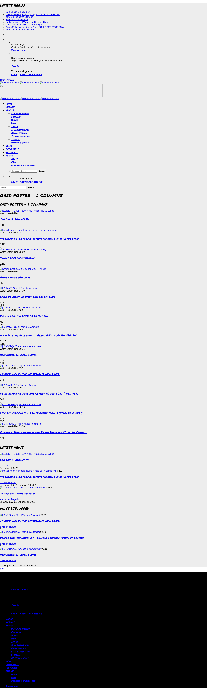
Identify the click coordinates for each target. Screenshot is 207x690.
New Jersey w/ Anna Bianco (20, 29)
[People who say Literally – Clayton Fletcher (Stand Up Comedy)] (20, 532)
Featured (16, 116)
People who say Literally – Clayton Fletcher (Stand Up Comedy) (42, 538)
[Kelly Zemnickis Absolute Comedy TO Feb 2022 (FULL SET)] (19, 385)
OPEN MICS (12, 149)
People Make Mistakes (17, 19)
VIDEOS (10, 110)
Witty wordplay (19, 142)
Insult (14, 126)
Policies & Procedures (23, 165)
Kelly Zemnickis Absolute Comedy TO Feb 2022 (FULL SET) (39, 393)
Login (14, 74)
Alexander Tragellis (9, 499)
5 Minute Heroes (20, 113)
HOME (9, 103)
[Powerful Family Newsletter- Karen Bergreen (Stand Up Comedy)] (20, 424)
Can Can (4, 465)
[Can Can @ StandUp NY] (27, 211)
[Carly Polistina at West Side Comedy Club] (19, 288)
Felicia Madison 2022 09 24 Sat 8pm (24, 24)
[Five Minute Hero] (29, 82)
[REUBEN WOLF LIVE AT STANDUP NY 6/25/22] (20, 366)
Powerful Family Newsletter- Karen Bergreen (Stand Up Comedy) (43, 432)
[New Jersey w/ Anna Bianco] (20, 346)
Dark (13, 123)
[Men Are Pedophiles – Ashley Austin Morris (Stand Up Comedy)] (20, 404)
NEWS (9, 145)
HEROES (10, 107)
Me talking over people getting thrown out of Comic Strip (33, 14)
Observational (19, 132)
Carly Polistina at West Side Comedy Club (27, 22)
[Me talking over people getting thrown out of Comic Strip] (28, 230)
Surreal (15, 139)
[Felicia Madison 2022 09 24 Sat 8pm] (21, 307)
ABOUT (9, 155)
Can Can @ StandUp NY (18, 12)
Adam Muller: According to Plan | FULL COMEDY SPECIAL (35, 27)
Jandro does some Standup (19, 17)
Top (2, 568)
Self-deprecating (20, 136)
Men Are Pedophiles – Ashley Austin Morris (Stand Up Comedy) (41, 413)
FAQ (13, 162)
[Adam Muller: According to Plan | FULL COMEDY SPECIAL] (19, 327)
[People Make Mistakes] (23, 269)
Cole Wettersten (8, 482)
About (14, 158)
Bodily (14, 120)
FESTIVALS (12, 152)
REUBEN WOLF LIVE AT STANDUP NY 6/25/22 (30, 374)
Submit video (7, 79)
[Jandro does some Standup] (23, 249)
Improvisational (20, 129)
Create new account (31, 74)
